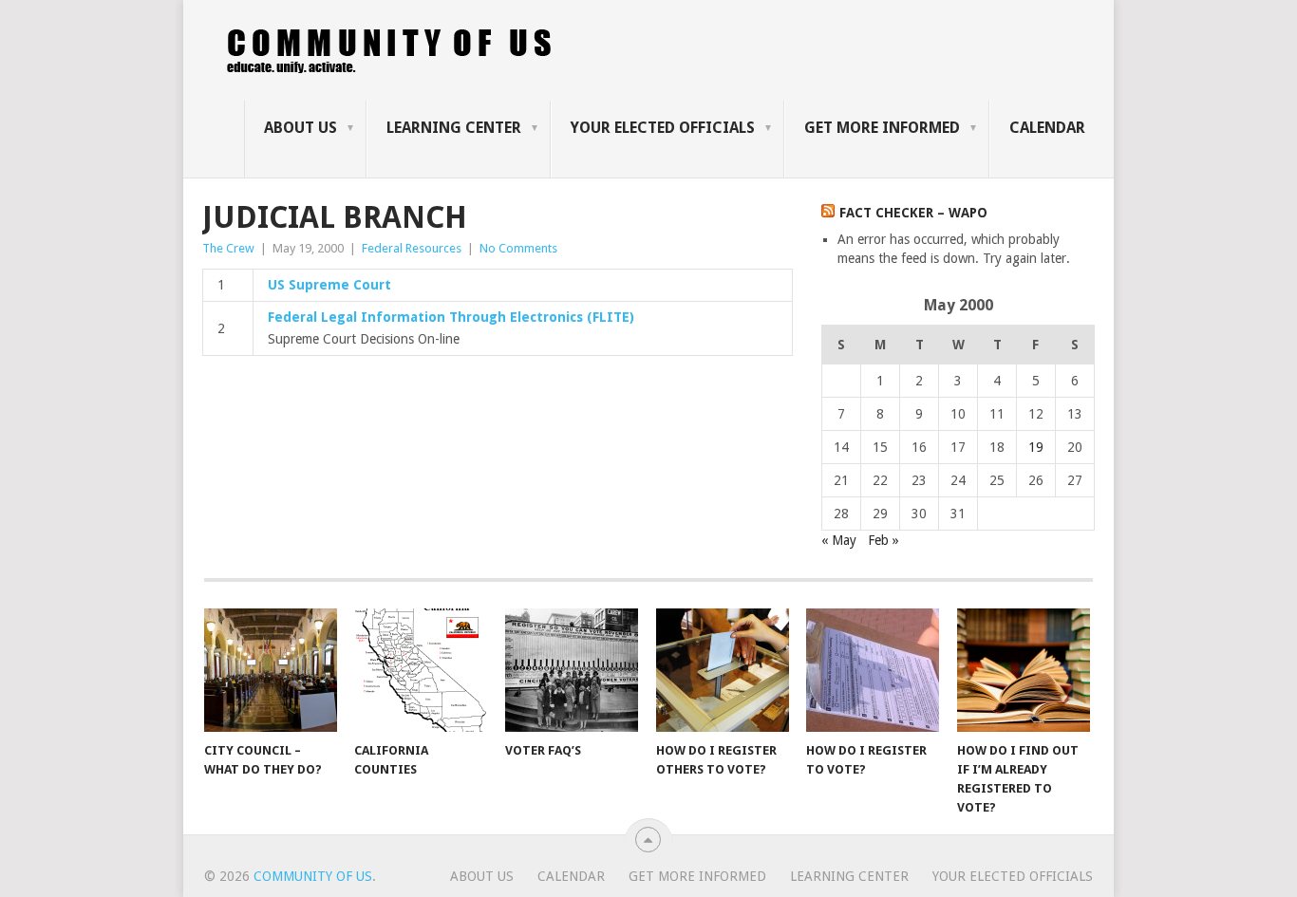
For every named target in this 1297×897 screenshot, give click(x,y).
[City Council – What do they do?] (270, 670)
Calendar (1047, 128)
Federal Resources (411, 248)
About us (300, 128)
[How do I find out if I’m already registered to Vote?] (1023, 670)
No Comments (518, 248)
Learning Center (453, 128)
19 (1035, 447)
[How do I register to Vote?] (872, 670)
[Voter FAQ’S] (571, 670)
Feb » (883, 540)
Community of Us (313, 876)
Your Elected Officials (663, 128)
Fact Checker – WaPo (913, 212)
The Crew (228, 248)
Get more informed (882, 128)
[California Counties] (420, 670)
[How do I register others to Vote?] (722, 670)
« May (838, 540)
